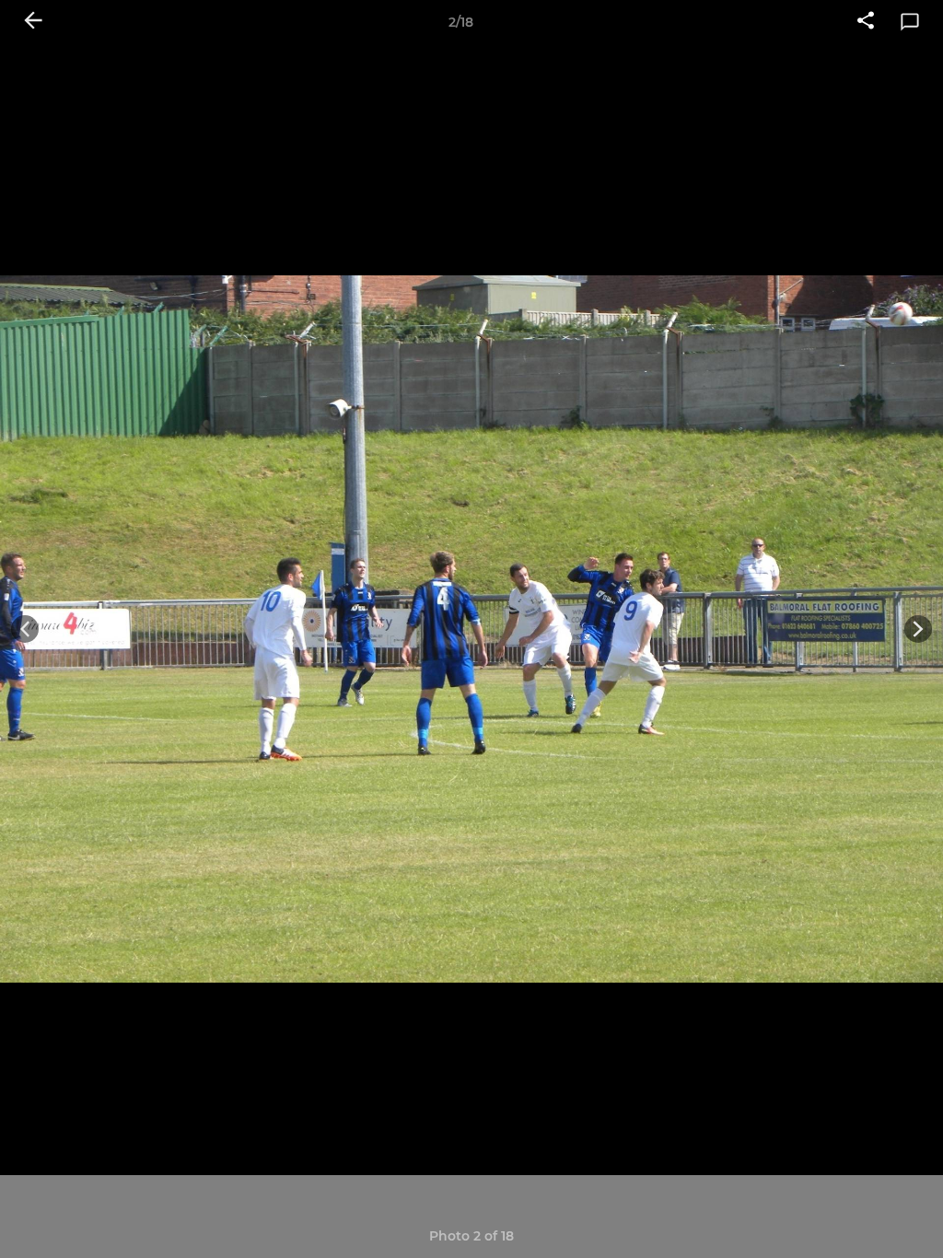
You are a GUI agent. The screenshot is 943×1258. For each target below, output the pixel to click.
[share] (866, 22)
